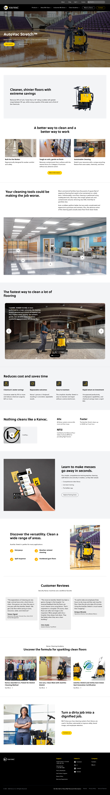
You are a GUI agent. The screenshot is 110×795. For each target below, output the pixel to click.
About (63, 2)
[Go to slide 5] (57, 355)
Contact (100, 7)
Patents (85, 788)
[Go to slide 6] (58, 355)
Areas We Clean (45, 7)
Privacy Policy (92, 788)
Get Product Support (61, 773)
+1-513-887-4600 (60, 767)
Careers (83, 2)
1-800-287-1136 (60, 763)
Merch (93, 765)
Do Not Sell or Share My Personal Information (67, 789)
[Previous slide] (8, 331)
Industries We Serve (59, 7)
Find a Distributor (60, 770)
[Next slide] (101, 331)
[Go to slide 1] (52, 355)
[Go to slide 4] (56, 355)
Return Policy (59, 776)
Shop (69, 2)
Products (34, 7)
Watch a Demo (88, 7)
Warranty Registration (62, 779)
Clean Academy (73, 7)
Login (75, 2)
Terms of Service (102, 788)
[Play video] (12, 435)
